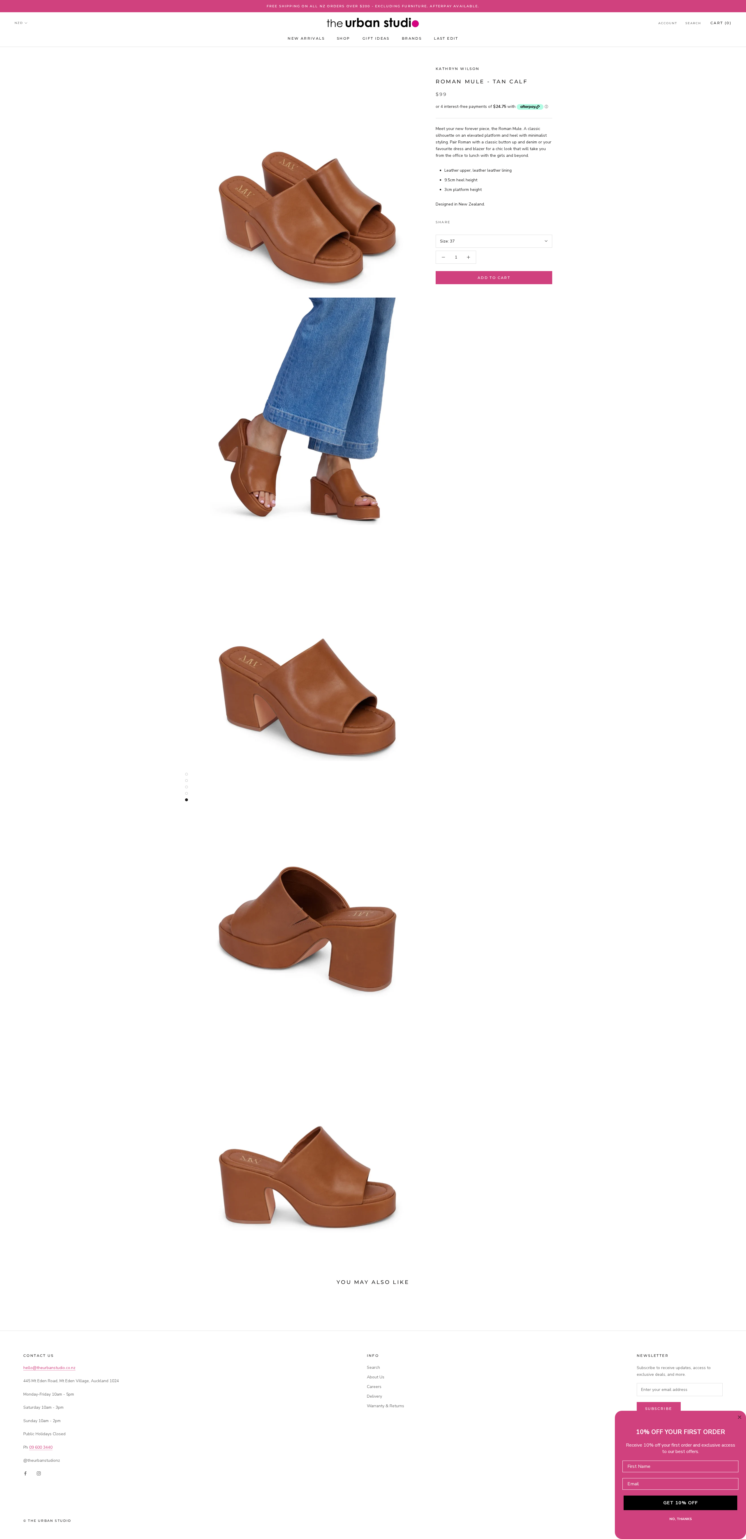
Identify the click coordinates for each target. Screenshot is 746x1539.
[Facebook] (456, 220)
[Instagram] (39, 1473)
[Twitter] (463, 220)
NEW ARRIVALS (306, 38)
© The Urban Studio (47, 1521)
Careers (374, 1386)
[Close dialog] (739, 1417)
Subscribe (658, 1408)
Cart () (720, 23)
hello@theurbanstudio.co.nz (49, 1368)
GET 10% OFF (680, 1503)
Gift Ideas (376, 38)
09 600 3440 (40, 1447)
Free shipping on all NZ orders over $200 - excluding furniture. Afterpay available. (373, 6)
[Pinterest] (471, 220)
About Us (375, 1377)
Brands (412, 38)
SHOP (343, 38)
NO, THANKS (680, 1519)
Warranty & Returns (385, 1406)
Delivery (374, 1396)
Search (693, 23)
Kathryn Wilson (458, 68)
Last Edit (446, 38)
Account (667, 23)
